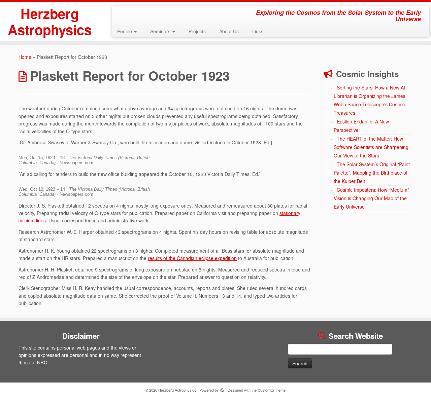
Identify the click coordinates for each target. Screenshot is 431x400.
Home (25, 56)
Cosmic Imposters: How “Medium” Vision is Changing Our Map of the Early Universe (371, 198)
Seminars (161, 31)
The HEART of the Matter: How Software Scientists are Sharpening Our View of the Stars (371, 147)
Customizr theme (272, 390)
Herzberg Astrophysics (50, 21)
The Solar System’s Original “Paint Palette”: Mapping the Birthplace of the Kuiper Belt (372, 172)
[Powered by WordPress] (222, 388)
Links (257, 31)
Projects (197, 31)
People (125, 31)
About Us (229, 31)
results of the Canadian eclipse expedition (192, 258)
